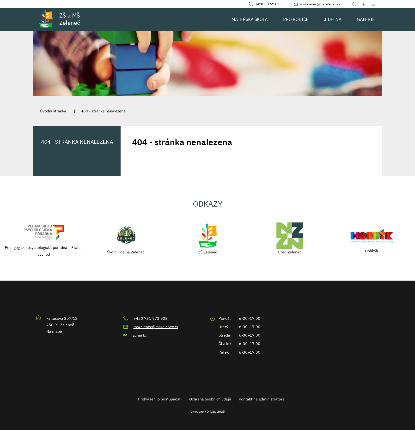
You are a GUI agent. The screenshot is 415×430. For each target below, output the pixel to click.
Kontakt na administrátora (262, 399)
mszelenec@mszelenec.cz (156, 326)
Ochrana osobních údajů (210, 399)
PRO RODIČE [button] (296, 19)
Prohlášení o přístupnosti (160, 399)
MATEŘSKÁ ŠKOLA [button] (250, 19)
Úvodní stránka (53, 111)
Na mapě (54, 331)
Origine (211, 411)
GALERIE (366, 19)
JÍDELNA (333, 19)
